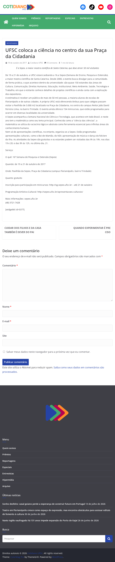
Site (4, 335)
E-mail (6, 321)
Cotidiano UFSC (36, 62)
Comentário (10, 265)
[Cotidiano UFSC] (6, 22)
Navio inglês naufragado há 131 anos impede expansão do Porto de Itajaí (39, 520)
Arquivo (33, 25)
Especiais (70, 18)
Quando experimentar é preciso (92, 230)
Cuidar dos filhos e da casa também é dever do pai (22, 230)
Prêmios (36, 18)
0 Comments (52, 62)
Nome (6, 306)
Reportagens (52, 18)
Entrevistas (86, 18)
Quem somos (19, 18)
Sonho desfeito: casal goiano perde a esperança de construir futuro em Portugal (43, 503)
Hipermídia (18, 25)
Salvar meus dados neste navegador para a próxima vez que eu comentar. (48, 351)
